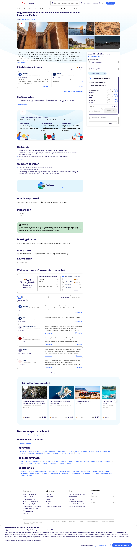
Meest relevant (75, 297)
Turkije (78, 453)
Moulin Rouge (53, 471)
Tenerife (28, 461)
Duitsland (52, 451)
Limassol (45, 435)
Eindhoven (53, 463)
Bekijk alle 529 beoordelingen (73, 91)
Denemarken (61, 451)
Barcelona (36, 461)
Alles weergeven (22, 104)
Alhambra (65, 473)
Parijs (49, 461)
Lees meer (20, 62)
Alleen (46, 297)
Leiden (69, 463)
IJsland (98, 451)
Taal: (92, 493)
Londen (56, 461)
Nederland (31, 453)
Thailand (63, 453)
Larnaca (30, 435)
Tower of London (55, 473)
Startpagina (20, 8)
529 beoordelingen (28, 19)
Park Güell (75, 471)
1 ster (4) (67, 290)
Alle (19, 297)
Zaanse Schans (34, 473)
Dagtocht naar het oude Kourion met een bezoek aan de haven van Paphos (59, 8)
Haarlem (61, 463)
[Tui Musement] (29, 3)
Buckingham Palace (40, 471)
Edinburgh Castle (65, 471)
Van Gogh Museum (106, 473)
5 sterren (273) (69, 279)
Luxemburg (106, 451)
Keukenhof (23, 471)
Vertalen (46, 86)
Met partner (37, 297)
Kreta (43, 461)
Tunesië (71, 453)
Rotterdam (108, 461)
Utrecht (45, 463)
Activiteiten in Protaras (34, 8)
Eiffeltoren (86, 473)
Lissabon (63, 461)
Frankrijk (84, 451)
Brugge (100, 461)
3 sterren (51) (68, 284)
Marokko (22, 453)
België (30, 451)
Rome (21, 461)
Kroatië (91, 451)
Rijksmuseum (24, 473)
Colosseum (95, 473)
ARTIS (30, 471)
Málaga (86, 461)
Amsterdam (78, 461)
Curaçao (37, 451)
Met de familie (22, 300)
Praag (70, 461)
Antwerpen (23, 463)
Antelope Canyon (76, 473)
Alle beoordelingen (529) (72, 276)
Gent (30, 463)
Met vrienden (27, 297)
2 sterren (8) (68, 287)
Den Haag (37, 463)
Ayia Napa (23, 435)
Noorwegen (39, 453)
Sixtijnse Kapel (85, 471)
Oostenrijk (23, 451)
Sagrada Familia (104, 471)
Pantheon (44, 473)
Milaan (93, 461)
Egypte (70, 451)
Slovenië (55, 453)
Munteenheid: (95, 500)
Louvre (95, 471)
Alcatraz (22, 475)
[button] (103, 78)
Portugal (48, 453)
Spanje (77, 451)
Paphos (38, 435)
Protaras (50, 185)
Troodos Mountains (25, 443)
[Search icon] (52, 3)
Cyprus (25, 8)
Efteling (29, 475)
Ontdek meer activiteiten (53, 187)
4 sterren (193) (69, 281)
